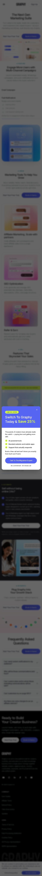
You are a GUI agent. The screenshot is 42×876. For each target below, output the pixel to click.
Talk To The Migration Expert (21, 460)
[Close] (37, 409)
